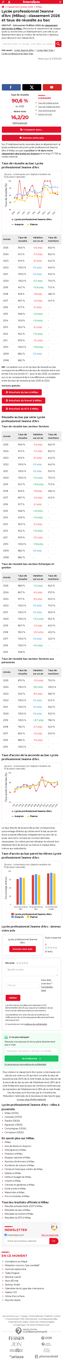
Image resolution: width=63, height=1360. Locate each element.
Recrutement (31, 1319)
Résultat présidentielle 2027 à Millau (24, 1206)
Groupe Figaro (20, 1325)
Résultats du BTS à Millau (18, 1217)
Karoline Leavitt (13, 1277)
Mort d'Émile (11, 1280)
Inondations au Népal (16, 1261)
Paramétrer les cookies (18, 1322)
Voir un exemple (50, 1235)
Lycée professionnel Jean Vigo (17, 53)
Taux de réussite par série (49, 106)
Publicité (48, 1316)
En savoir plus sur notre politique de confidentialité (25, 1064)
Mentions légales (47, 1322)
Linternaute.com (15, 1235)
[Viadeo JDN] (46, 1350)
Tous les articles (12, 1319)
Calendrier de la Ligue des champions (24, 1288)
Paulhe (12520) (12, 1120)
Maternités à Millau (14, 1192)
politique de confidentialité (36, 1024)
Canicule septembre (15, 1269)
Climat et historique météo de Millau (24, 1169)
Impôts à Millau (13, 1180)
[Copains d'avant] (16, 1350)
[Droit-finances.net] (46, 1344)
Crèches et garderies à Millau (20, 1184)
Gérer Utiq (34, 1322)
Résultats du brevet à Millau (19, 1213)
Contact (57, 1316)
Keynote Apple (12, 1300)
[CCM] (46, 1338)
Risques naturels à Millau (17, 1157)
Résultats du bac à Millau (17, 1210)
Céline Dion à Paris (15, 1296)
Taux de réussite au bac (48, 103)
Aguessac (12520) (13, 1124)
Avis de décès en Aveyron (18, 1146)
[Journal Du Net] (16, 1344)
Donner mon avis (22, 949)
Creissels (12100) (13, 1117)
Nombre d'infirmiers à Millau (19, 1161)
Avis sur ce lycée (45, 114)
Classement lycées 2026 (20, 7)
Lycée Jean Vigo (45, 50)
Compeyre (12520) (14, 1132)
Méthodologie (20, 123)
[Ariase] (16, 1356)
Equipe (24, 1316)
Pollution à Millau (13, 1153)
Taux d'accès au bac (47, 110)
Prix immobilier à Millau (17, 1196)
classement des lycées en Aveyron (21, 153)
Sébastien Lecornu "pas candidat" (22, 1265)
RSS (22, 1319)
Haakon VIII (11, 1292)
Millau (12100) (11, 1113)
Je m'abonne (29, 1058)
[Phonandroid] (46, 1356)
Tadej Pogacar (12, 1273)
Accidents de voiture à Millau (19, 1165)
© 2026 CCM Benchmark (38, 1325)
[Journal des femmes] (16, 1338)
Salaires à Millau (13, 1173)
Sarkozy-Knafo (12, 1284)
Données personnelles (48, 1319)
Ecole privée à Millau (15, 1188)
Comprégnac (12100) (15, 1128)
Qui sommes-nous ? (11, 1316)
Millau (39, 7)
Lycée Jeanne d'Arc (24, 50)
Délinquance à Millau (15, 1150)
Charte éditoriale (36, 1316)
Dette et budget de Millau (18, 1177)
